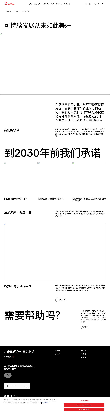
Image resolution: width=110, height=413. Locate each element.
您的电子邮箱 (9, 357)
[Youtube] (14, 396)
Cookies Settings (84, 400)
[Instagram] (5, 396)
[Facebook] (11, 396)
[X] (17, 396)
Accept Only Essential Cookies (84, 405)
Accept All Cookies (84, 409)
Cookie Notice (45, 402)
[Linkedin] (8, 396)
